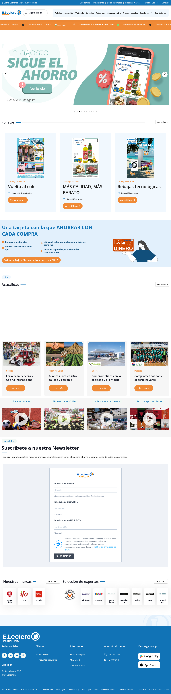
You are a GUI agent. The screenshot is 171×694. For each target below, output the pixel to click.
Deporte (138, 371)
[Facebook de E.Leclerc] (4, 655)
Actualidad (101, 13)
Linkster (86, 600)
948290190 (114, 654)
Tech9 (137, 600)
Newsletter (69, 13)
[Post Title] (21, 353)
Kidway (98, 600)
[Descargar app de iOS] (149, 664)
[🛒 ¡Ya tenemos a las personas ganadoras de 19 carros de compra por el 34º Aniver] (148, 314)
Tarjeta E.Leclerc (151, 3)
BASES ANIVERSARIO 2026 (159, 690)
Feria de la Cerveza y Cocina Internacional (19, 378)
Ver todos (161, 122)
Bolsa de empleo (114, 3)
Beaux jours (111, 601)
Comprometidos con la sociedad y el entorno (106, 378)
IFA (24, 600)
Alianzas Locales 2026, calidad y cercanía (63, 378)
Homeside (162, 601)
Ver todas (52, 581)
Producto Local (56, 371)
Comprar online (114, 13)
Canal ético (142, 690)
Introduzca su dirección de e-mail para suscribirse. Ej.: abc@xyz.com (79, 496)
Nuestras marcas (132, 3)
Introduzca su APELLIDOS (67, 520)
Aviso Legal (60, 690)
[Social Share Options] (4, 333)
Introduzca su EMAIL (64, 483)
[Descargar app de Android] (149, 656)
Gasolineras (145, 13)
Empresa (96, 371)
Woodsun (124, 601)
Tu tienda (79, 13)
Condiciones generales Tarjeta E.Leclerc (83, 690)
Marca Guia (9, 601)
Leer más (15, 388)
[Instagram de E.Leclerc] (23, 655)
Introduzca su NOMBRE (66, 502)
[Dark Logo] (12, 13)
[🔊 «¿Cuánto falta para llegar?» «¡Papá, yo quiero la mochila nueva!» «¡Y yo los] (22, 314)
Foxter (150, 600)
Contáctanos (160, 13)
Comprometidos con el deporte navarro (149, 378)
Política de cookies (108, 690)
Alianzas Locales (130, 13)
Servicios (90, 13)
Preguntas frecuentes (47, 659)
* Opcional (58, 515)
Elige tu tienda (35, 13)
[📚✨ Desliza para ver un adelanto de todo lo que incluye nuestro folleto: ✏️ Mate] (64, 314)
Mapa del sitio (47, 690)
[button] (6, 74)
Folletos (58, 13)
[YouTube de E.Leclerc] (17, 655)
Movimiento (98, 3)
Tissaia (39, 600)
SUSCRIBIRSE (63, 556)
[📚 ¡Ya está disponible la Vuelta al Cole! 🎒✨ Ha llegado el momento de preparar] (106, 314)
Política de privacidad (126, 690)
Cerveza (9, 371)
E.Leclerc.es (85, 3)
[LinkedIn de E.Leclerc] (10, 655)
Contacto (165, 3)
